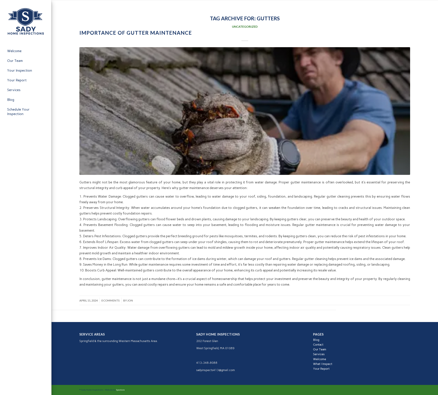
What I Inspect (322, 364)
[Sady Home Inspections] (25, 21)
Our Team (319, 349)
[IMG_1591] (244, 111)
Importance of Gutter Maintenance (135, 33)
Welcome (319, 359)
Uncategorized (245, 26)
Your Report (321, 368)
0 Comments (110, 300)
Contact (318, 344)
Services (319, 354)
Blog (316, 340)
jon (130, 300)
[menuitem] (26, 51)
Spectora (120, 390)
